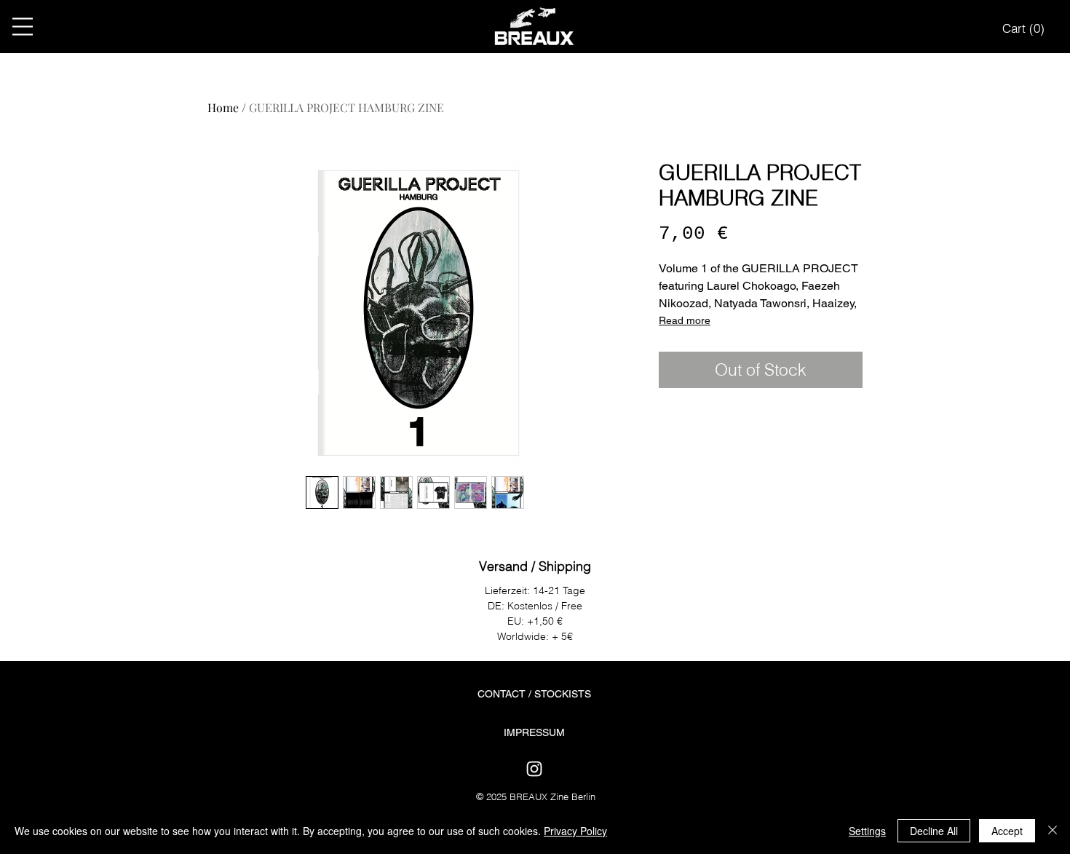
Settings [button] (867, 830)
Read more (684, 320)
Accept (1007, 830)
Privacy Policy (575, 830)
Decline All (934, 830)
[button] (22, 26)
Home (223, 107)
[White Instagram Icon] (534, 769)
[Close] (1052, 830)
